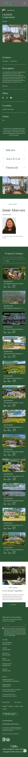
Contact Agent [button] (13, 609)
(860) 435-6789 (6, 644)
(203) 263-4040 (6, 670)
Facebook (4, 706)
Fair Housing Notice (7, 720)
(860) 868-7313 (6, 665)
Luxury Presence (20, 749)
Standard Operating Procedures (10, 724)
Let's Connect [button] (13, 604)
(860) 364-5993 (6, 660)
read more (5, 86)
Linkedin (17, 706)
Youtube (4, 709)
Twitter (21, 706)
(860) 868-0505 (6, 654)
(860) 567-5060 (6, 649)
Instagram (10, 706)
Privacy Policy (12, 635)
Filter (7, 261)
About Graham (6, 702)
